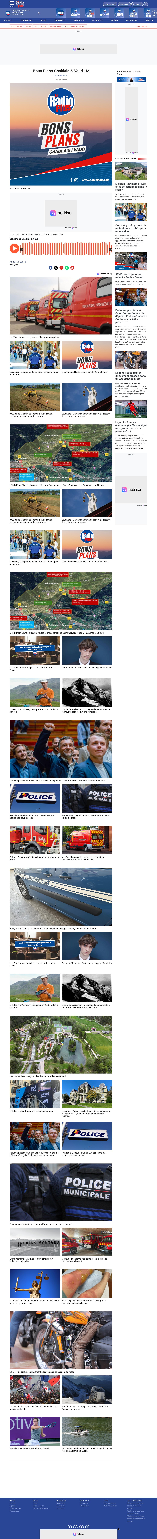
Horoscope (132, 20)
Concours (97, 20)
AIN (36, 26)
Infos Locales (38, 1506)
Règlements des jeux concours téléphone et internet (136, 1518)
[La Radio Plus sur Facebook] (70, 1527)
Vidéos (114, 20)
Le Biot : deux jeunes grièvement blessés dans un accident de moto (130, 375)
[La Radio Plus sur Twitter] (75, 1527)
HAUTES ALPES (55, 26)
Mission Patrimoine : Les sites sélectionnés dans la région (131, 186)
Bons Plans (26, 20)
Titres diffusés (15, 1508)
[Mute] (39, 13)
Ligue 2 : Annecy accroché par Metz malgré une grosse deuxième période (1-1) (131, 426)
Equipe (12, 1506)
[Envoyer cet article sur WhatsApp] (66, 269)
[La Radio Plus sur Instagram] (87, 1527)
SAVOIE (28, 26)
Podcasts (79, 20)
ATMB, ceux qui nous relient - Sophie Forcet (129, 276)
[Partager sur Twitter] (55, 269)
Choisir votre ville (141, 26)
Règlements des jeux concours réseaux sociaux (135, 1505)
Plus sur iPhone (110, 1503)
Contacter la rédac (40, 1508)
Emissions (61, 1506)
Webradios (60, 20)
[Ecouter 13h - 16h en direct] (131, 79)
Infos (43, 20)
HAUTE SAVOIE (16, 26)
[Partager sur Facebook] (50, 269)
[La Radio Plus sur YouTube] (81, 1527)
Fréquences (14, 1511)
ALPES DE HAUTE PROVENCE (75, 26)
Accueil (8, 20)
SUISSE (43, 26)
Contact (13, 1503)
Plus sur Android (110, 1506)
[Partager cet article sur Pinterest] (60, 269)
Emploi (149, 20)
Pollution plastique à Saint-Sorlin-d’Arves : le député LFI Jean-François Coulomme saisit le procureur (131, 316)
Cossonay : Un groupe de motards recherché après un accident (131, 228)
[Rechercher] (145, 4)
